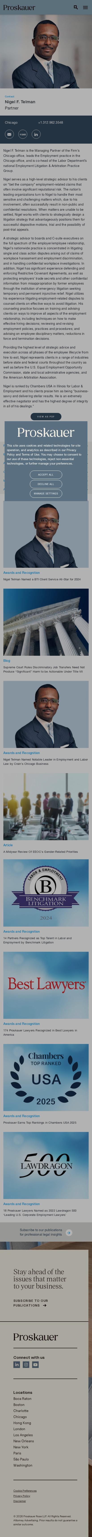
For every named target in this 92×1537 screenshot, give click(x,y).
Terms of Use (30, 455)
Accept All (46, 475)
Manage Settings (46, 494)
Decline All (46, 484)
